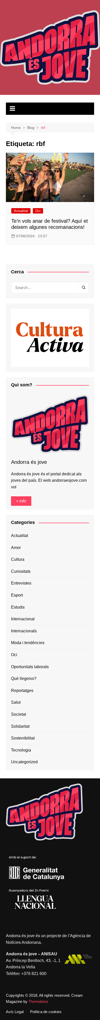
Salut (16, 702)
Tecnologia (21, 750)
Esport (17, 595)
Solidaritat (20, 726)
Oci (38, 211)
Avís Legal (15, 1012)
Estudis (18, 607)
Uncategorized (24, 762)
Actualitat (21, 211)
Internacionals (24, 631)
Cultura (17, 559)
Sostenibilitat (23, 738)
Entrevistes (21, 583)
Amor (16, 547)
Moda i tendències (27, 643)
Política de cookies (46, 1012)
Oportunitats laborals (30, 667)
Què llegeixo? (23, 678)
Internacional (23, 619)
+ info (21, 501)
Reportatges (22, 690)
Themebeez (38, 1001)
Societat (18, 714)
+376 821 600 (33, 973)
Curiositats (21, 571)
